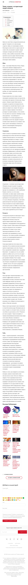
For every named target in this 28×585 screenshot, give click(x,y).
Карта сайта (14, 576)
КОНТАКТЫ (17, 543)
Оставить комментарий (14, 477)
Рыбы (8, 25)
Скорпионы (10, 20)
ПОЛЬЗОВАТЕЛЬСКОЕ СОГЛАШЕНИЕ (14, 547)
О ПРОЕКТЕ (10, 543)
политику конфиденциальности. (15, 517)
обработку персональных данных (17, 516)
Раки (8, 23)
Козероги (9, 22)
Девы (8, 19)
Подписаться (23, 531)
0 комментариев (8, 474)
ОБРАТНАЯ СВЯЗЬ (14, 545)
